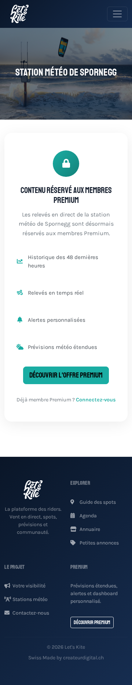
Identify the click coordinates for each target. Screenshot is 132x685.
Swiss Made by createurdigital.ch (66, 658)
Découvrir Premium (92, 622)
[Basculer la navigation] (117, 14)
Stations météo (30, 599)
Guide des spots (97, 502)
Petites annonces (98, 543)
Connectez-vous (96, 400)
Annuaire (89, 529)
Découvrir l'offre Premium (66, 375)
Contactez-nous (30, 613)
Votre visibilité (28, 586)
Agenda (87, 516)
